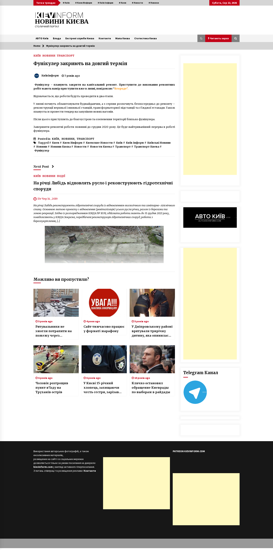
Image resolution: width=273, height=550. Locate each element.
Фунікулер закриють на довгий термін (80, 63)
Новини (41, 146)
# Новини (154, 2)
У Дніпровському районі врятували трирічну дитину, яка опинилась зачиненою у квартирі (152, 331)
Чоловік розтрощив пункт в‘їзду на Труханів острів (51, 387)
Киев (55, 142)
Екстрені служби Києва (79, 38)
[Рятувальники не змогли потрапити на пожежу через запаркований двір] (56, 303)
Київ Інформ (135, 142)
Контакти (105, 38)
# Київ (66, 2)
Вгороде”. (121, 88)
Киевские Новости (99, 142)
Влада (57, 38)
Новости (80, 146)
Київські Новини (159, 142)
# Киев (122, 2)
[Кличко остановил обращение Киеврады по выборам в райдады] (152, 359)
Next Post (41, 166)
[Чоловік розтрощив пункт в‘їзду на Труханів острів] (56, 359)
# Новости (137, 2)
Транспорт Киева (146, 146)
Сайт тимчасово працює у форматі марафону (104, 329)
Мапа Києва (122, 38)
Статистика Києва (145, 38)
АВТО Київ (42, 38)
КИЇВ (37, 55)
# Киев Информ (83, 2)
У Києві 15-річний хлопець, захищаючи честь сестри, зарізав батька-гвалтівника (101, 387)
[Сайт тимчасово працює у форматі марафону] (104, 303)
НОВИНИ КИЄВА (62, 21)
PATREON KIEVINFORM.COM (189, 451)
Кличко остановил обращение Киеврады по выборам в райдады (151, 387)
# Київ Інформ (105, 2)
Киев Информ (72, 142)
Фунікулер (41, 150)
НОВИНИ (48, 55)
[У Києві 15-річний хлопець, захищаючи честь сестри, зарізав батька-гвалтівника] (104, 359)
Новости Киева (101, 146)
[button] (201, 38)
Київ (119, 142)
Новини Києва (61, 146)
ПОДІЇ (61, 175)
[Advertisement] (210, 119)
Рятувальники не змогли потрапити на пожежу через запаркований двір (53, 331)
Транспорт (123, 146)
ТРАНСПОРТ (65, 55)
